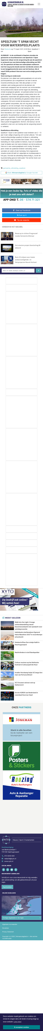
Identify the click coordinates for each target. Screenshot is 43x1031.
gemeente (6, 168)
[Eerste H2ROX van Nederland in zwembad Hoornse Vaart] (7, 696)
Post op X (22, 215)
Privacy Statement (8, 932)
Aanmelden (7, 887)
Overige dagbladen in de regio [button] (13, 918)
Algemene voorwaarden (9, 924)
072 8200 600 (9, 856)
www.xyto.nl (8, 861)
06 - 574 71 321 (30, 199)
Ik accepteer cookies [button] (21, 1027)
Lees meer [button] (17, 1022)
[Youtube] (12, 870)
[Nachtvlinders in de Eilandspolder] (7, 655)
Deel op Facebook (23, 210)
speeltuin (22, 168)
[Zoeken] (38, 271)
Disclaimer (5, 928)
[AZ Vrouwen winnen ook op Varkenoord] (7, 686)
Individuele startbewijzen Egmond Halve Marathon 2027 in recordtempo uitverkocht (28, 634)
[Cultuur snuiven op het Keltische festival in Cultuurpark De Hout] (7, 665)
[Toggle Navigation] (38, 4)
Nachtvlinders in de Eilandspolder (27, 652)
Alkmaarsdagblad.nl (16, 2)
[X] (8, 870)
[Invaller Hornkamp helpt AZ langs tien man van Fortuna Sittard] (7, 676)
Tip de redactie (23, 220)
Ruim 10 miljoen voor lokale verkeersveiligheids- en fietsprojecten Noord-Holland (25, 259)
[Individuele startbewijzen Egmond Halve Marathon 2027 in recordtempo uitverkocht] (7, 635)
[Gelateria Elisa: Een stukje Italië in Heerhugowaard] (7, 645)
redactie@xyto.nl (10, 858)
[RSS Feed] (16, 870)
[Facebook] (4, 870)
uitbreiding (14, 168)
